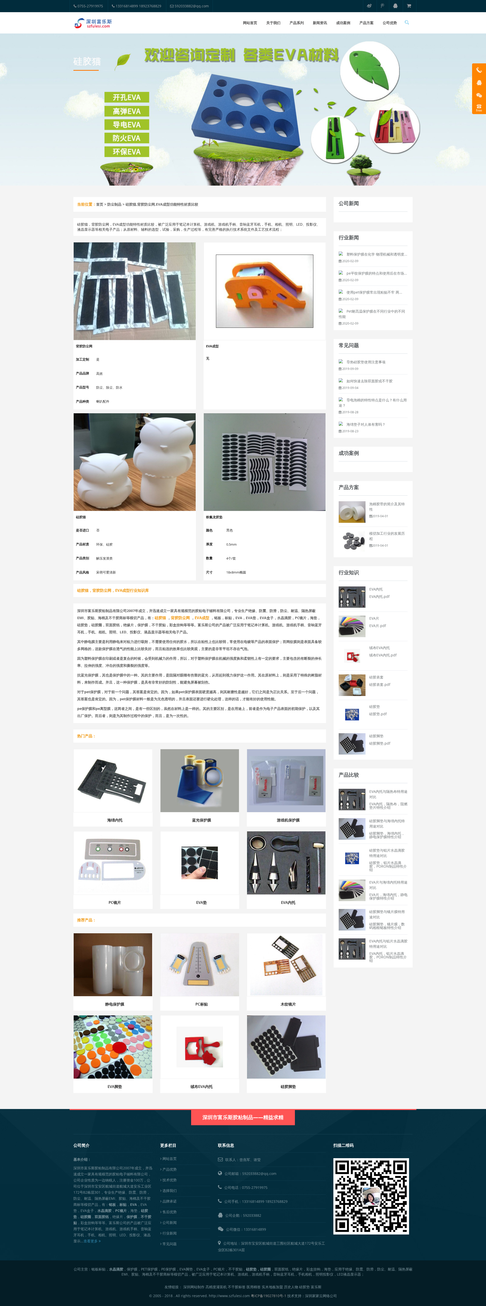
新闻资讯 (320, 22)
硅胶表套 (376, 677)
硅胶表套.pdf (379, 684)
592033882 (252, 1215)
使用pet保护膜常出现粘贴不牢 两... (374, 292)
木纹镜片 (288, 1004)
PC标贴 (201, 1004)
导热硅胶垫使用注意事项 (366, 362)
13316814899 (253, 1201)
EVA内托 (288, 902)
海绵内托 (115, 819)
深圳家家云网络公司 (321, 1295)
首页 (99, 204)
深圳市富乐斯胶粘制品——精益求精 (243, 1117)
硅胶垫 (374, 706)
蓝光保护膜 (201, 819)
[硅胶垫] (352, 714)
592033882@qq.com (191, 6)
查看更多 (91, 1241)
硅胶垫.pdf (378, 713)
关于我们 (273, 22)
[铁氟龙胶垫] (265, 462)
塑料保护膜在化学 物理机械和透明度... (377, 254)
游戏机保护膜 (288, 819)
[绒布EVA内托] (352, 655)
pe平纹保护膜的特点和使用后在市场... (377, 273)
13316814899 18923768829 (138, 6)
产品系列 (297, 22)
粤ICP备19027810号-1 (268, 1295)
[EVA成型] (265, 291)
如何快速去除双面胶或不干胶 (370, 381)
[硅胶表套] (352, 684)
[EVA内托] (352, 596)
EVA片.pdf (377, 625)
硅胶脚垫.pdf (379, 743)
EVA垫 (201, 902)
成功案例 (343, 22)
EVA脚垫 (115, 1086)
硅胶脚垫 (288, 1086)
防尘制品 (114, 204)
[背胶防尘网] (134, 291)
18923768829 (276, 1201)
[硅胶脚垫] (352, 743)
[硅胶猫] (134, 462)
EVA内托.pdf (379, 596)
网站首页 (250, 22)
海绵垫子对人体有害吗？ (366, 424)
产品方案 (366, 22)
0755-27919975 (89, 6)
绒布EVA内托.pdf (383, 655)
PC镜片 (115, 902)
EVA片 (374, 618)
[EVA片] (352, 626)
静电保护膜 (114, 1004)
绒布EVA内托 (202, 1086)
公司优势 (390, 22)
